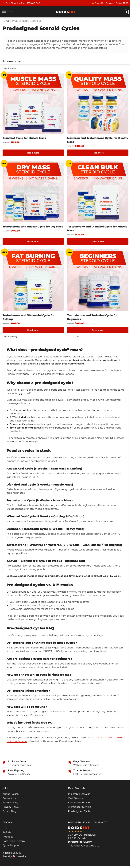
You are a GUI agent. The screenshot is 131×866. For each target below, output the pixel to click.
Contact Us (9, 798)
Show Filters (14, 61)
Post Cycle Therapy (14, 841)
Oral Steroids (75, 798)
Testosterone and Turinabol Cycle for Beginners (92, 317)
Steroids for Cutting (79, 806)
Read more (33, 152)
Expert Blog (9, 811)
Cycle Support (11, 845)
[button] (126, 12)
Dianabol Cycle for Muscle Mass (24, 138)
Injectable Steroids (79, 794)
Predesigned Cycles (79, 811)
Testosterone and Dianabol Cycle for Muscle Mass (97, 228)
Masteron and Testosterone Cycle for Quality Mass (97, 140)
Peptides (8, 836)
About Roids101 (11, 794)
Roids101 (10, 852)
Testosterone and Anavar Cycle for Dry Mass (33, 226)
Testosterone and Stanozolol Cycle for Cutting (29, 317)
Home (6, 21)
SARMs (7, 832)
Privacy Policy (11, 806)
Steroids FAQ (10, 802)
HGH (5, 828)
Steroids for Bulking (79, 802)
